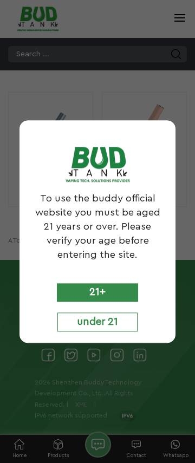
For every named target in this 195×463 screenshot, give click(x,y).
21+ (97, 291)
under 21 (97, 322)
